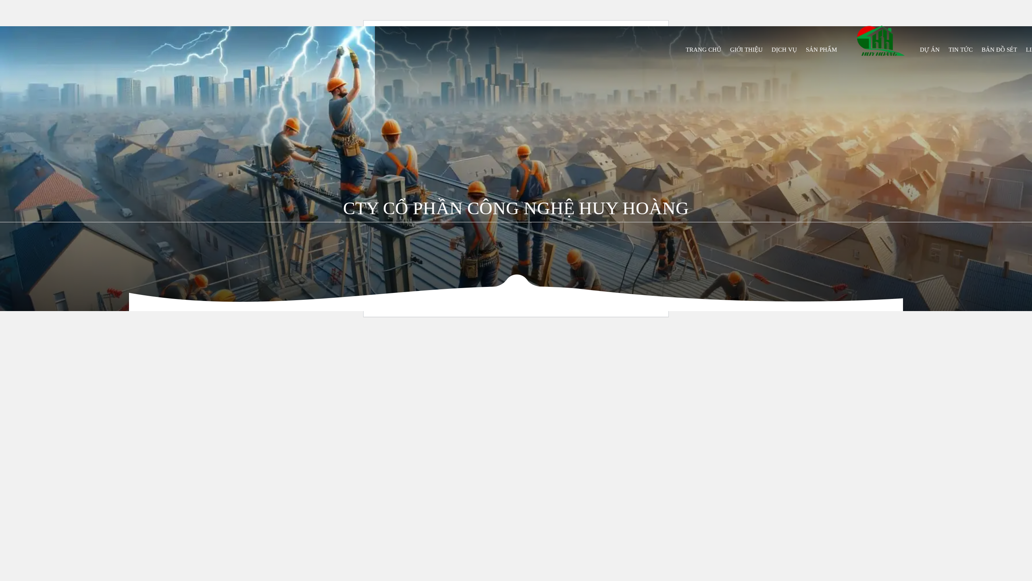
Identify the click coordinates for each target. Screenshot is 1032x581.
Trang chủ (703, 49)
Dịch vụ (784, 49)
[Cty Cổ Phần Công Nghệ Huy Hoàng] (880, 40)
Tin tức (961, 49)
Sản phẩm (821, 49)
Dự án (930, 49)
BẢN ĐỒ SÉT (999, 49)
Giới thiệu (746, 49)
